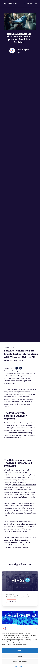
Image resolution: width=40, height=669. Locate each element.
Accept (20, 650)
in (18, 52)
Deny (20, 656)
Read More (11, 601)
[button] (37, 629)
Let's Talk (29, 3)
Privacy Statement (20, 666)
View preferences (20, 662)
